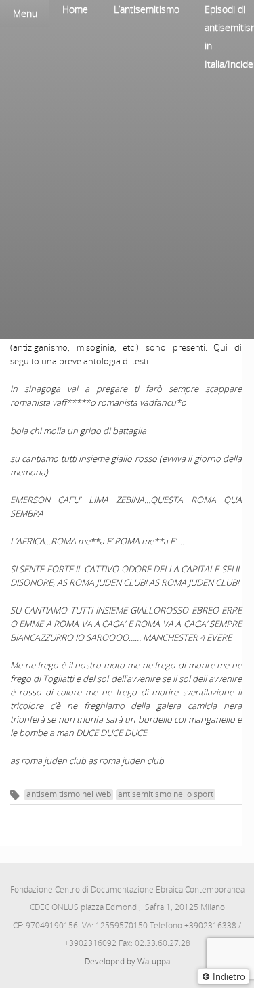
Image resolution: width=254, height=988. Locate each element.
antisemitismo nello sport (165, 794)
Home (75, 9)
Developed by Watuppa (127, 961)
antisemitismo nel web (68, 794)
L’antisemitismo (146, 9)
